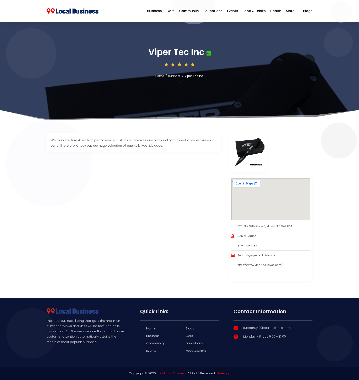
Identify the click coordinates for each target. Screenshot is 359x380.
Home (159, 76)
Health (275, 11)
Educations (213, 11)
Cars (170, 11)
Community (189, 11)
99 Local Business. (173, 373)
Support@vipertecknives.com (257, 255)
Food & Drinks (254, 11)
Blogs (307, 11)
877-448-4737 (247, 246)
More (290, 11)
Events (232, 11)
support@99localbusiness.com (267, 328)
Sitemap (223, 373)
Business (154, 11)
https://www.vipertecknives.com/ (260, 265)
